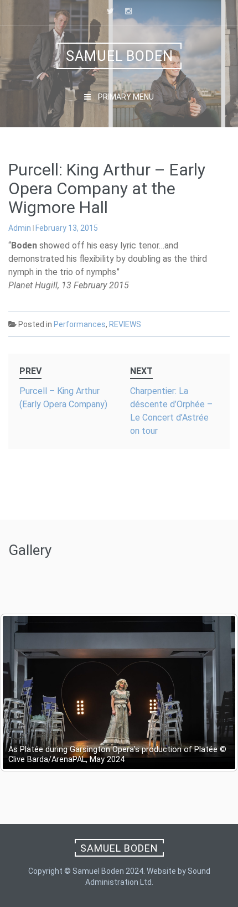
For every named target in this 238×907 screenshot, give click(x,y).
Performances (80, 324)
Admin (19, 228)
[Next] (215, 693)
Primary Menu (125, 96)
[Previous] (23, 693)
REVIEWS (125, 324)
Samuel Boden (119, 56)
